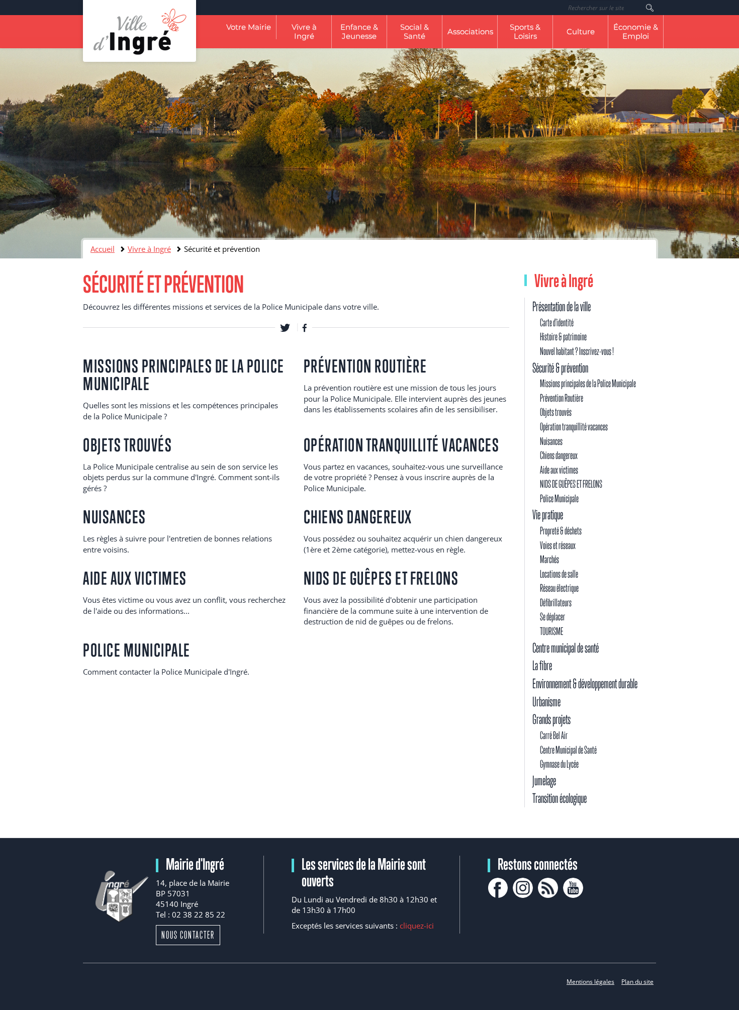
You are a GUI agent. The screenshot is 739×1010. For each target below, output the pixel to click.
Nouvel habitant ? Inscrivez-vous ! (577, 351)
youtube (573, 888)
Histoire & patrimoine (563, 336)
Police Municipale (137, 650)
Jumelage (544, 780)
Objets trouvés (556, 412)
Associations (470, 31)
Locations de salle (559, 574)
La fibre (542, 665)
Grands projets (551, 719)
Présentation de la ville (561, 306)
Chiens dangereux (358, 516)
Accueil (102, 249)
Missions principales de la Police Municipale (184, 374)
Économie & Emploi (635, 31)
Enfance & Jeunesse (359, 31)
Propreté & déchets (561, 530)
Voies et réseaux (558, 545)
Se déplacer (552, 616)
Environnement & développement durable (584, 683)
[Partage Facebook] (305, 327)
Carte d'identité (557, 322)
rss (548, 888)
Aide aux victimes (135, 578)
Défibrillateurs (556, 602)
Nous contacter (188, 935)
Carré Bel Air (554, 735)
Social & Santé (414, 31)
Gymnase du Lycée (559, 764)
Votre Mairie (248, 27)
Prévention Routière (365, 366)
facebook (498, 888)
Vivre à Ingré (304, 31)
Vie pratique (547, 514)
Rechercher (649, 7)
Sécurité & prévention (560, 368)
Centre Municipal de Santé (568, 750)
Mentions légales (590, 981)
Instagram (523, 888)
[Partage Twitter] (285, 327)
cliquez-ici (417, 926)
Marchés (549, 559)
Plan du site (637, 981)
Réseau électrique (559, 588)
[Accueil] (139, 31)
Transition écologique (559, 798)
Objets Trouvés (127, 444)
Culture (581, 31)
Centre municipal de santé (565, 648)
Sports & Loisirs (525, 31)
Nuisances (114, 516)
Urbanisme (546, 701)
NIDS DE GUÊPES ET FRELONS (381, 578)
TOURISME (551, 631)
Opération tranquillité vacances (402, 444)
